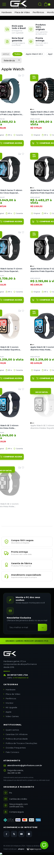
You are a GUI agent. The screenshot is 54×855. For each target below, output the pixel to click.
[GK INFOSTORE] (19, 4)
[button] (44, 845)
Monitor (9, 703)
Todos (17, 54)
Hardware (6, 12)
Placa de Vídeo (22, 12)
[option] (6, 12)
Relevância (9, 60)
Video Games (12, 716)
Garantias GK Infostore (17, 734)
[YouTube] (21, 834)
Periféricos (38, 12)
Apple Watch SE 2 (34, 54)
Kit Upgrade (11, 707)
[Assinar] (42, 627)
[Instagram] (29, 834)
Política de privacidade (17, 739)
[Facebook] (6, 834)
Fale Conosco (12, 752)
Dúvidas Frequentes (16, 748)
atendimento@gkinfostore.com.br (24, 765)
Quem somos (12, 730)
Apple (6, 54)
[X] (14, 834)
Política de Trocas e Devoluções (21, 743)
